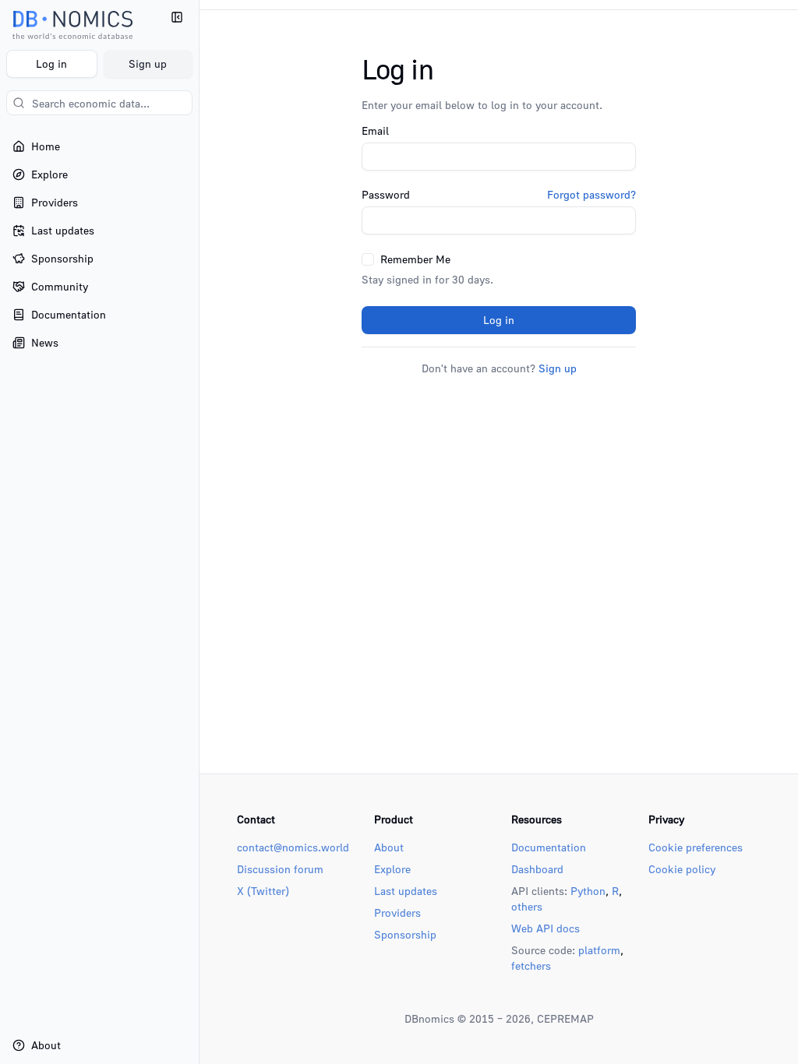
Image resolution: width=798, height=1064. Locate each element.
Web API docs (545, 928)
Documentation (548, 847)
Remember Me (415, 259)
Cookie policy (681, 869)
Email (375, 130)
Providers (397, 912)
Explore (392, 869)
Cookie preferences (695, 847)
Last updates (405, 890)
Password (386, 194)
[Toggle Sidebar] (198, 532)
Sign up (148, 63)
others (526, 906)
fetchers (531, 965)
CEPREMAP (565, 1018)
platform (599, 950)
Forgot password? (591, 194)
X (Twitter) (263, 890)
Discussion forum (280, 869)
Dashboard (537, 869)
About (389, 847)
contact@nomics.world (293, 847)
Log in (51, 63)
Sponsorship (405, 934)
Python (588, 890)
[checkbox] (368, 259)
